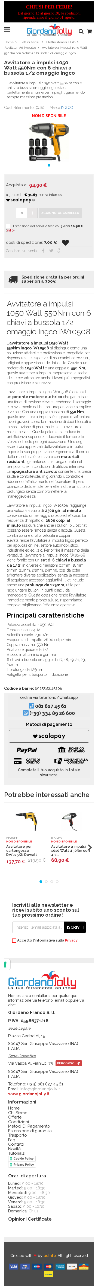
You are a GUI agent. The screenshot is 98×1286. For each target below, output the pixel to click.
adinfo (50, 1255)
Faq (11, 1140)
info (10, 230)
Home (9, 42)
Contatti (16, 1144)
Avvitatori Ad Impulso (20, 48)
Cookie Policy (23, 1158)
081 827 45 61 (50, 706)
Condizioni (18, 1122)
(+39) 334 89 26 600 (52, 713)
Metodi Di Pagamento (29, 1126)
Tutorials (16, 1153)
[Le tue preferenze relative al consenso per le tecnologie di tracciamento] (5, 964)
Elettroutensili (30, 42)
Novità (14, 1149)
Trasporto (17, 1135)
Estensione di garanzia (30, 1131)
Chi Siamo (17, 1113)
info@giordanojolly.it (40, 1089)
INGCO (67, 107)
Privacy (71, 940)
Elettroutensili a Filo (60, 42)
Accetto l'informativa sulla (47, 940)
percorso (66, 1063)
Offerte (15, 1117)
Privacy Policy (24, 1164)
